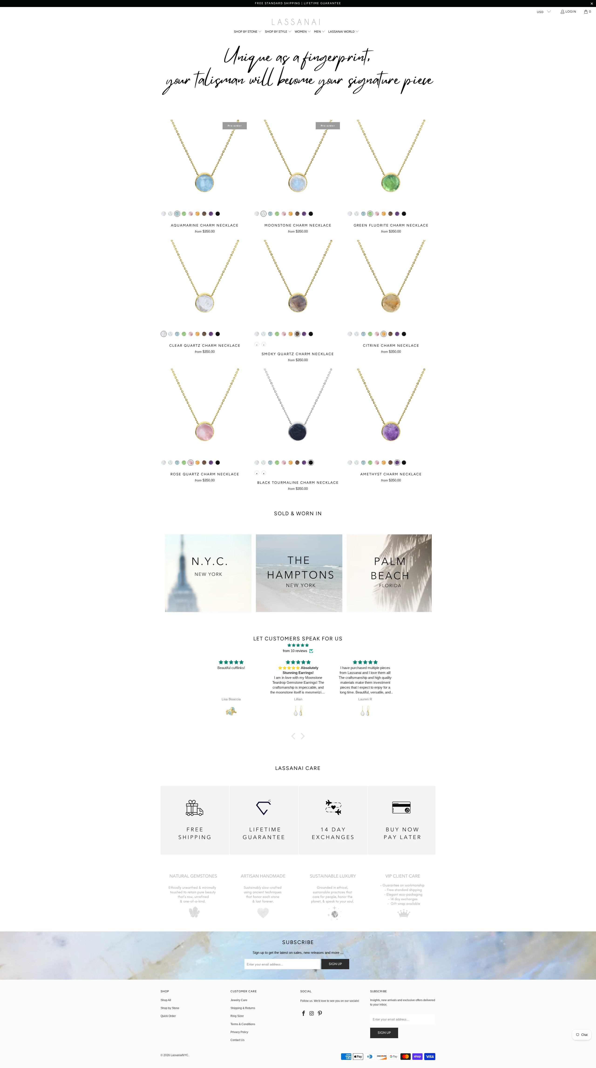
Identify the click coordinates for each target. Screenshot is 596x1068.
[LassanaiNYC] (296, 22)
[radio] (164, 214)
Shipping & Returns (242, 1008)
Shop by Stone (170, 1008)
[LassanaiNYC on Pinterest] (319, 1014)
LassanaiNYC (179, 1055)
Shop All (166, 1000)
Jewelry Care (238, 1000)
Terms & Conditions (242, 1024)
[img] (298, 645)
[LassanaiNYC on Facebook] (303, 1014)
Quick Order (168, 1016)
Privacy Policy (239, 1032)
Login (571, 11)
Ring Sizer (237, 1016)
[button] (248, 32)
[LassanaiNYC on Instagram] (311, 1014)
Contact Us (237, 1040)
